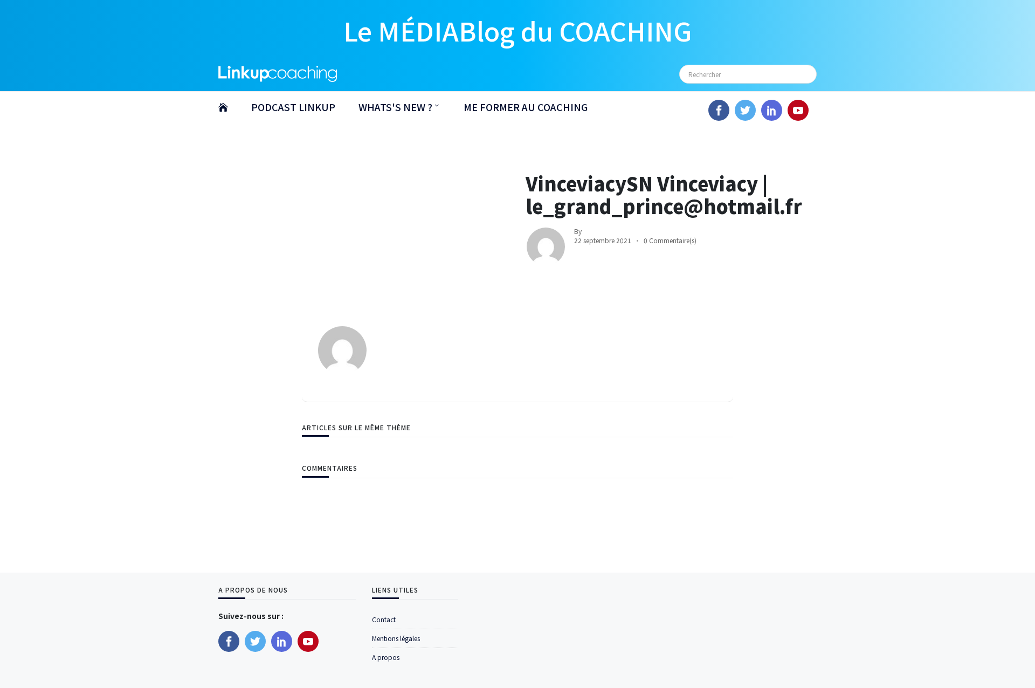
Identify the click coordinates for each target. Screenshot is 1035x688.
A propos (385, 657)
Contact (384, 619)
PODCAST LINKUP (293, 107)
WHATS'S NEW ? (395, 107)
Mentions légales (396, 638)
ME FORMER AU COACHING (526, 107)
